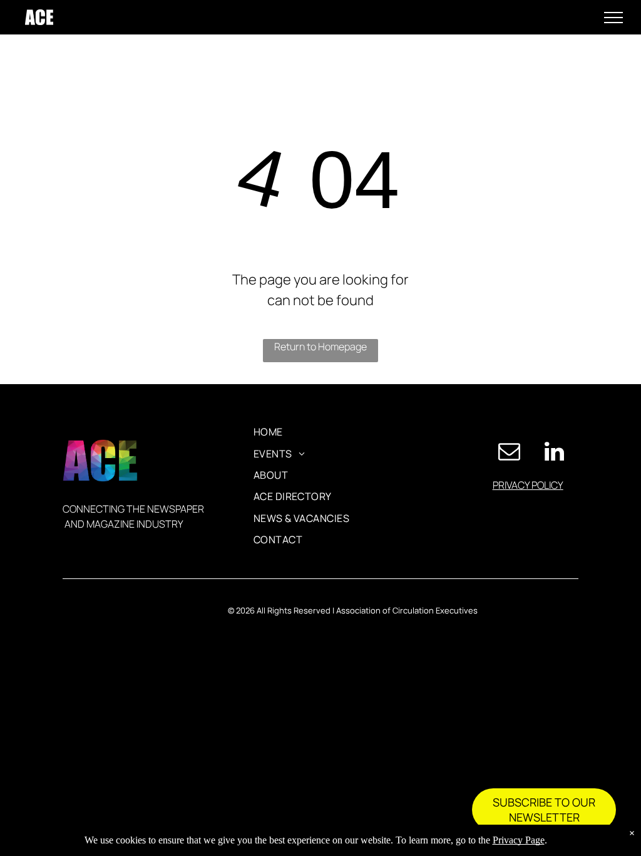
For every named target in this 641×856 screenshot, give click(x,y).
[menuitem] (268, 431)
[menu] (613, 17)
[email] (509, 452)
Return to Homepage (320, 346)
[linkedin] (555, 452)
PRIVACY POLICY (528, 485)
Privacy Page (519, 840)
